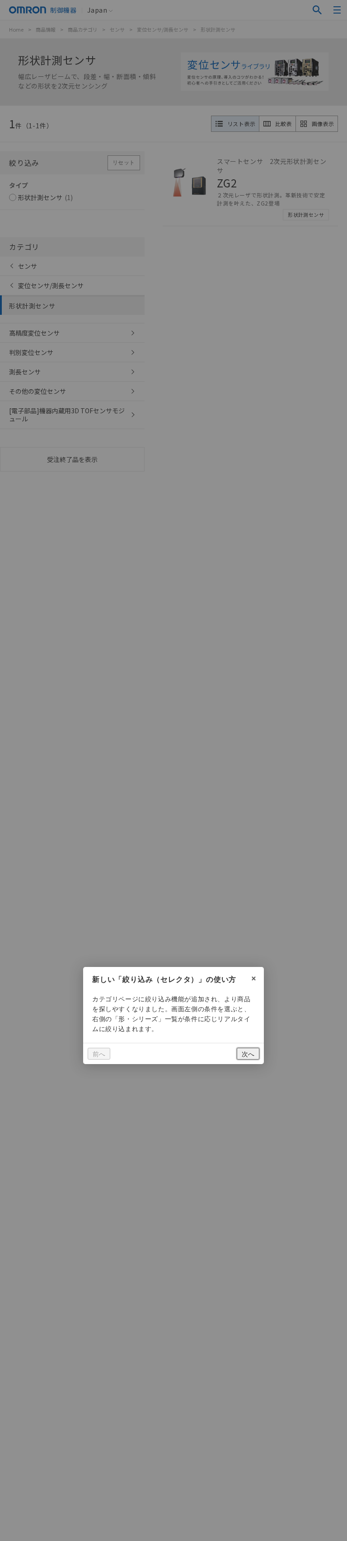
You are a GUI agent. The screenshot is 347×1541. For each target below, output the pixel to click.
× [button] (254, 977)
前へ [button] (99, 1053)
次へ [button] (248, 1053)
